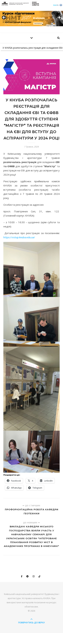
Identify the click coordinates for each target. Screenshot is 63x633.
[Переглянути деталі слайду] (31, 18)
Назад (4, 17)
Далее (58, 17)
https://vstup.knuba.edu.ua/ (19, 237)
